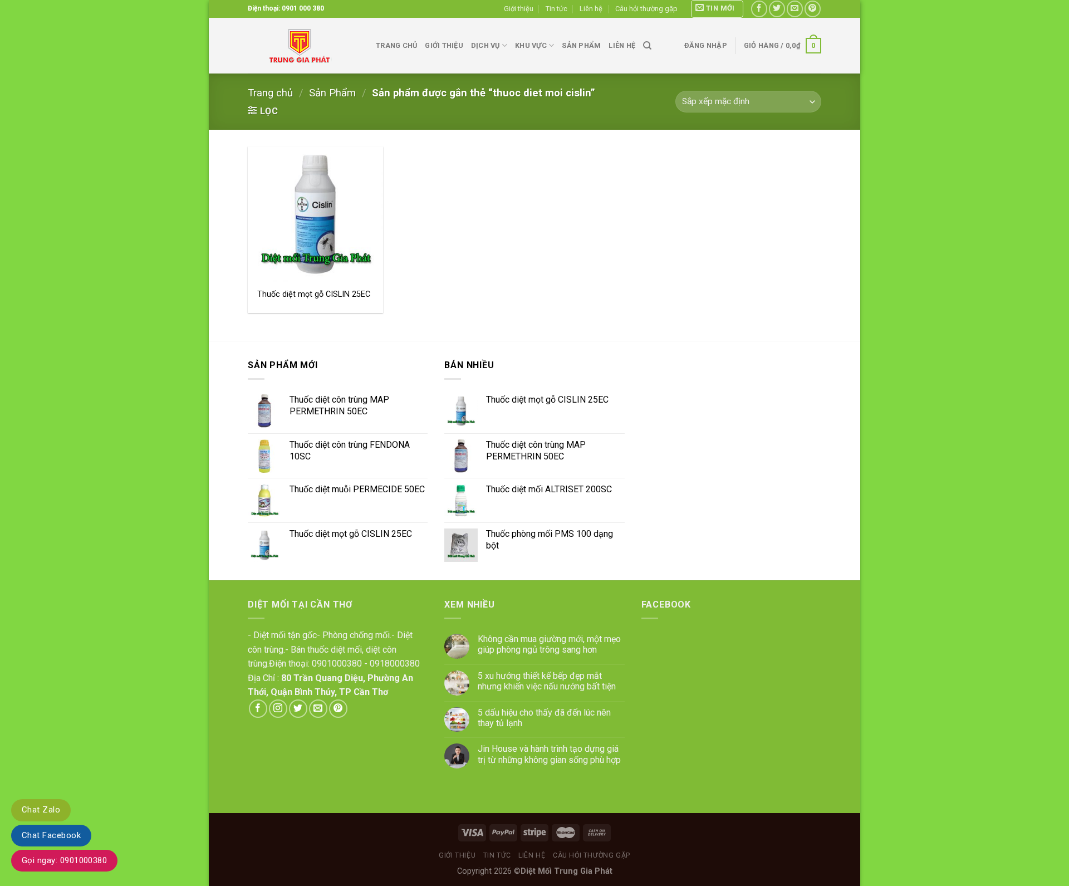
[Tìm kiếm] (647, 45)
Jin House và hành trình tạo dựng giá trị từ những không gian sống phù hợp (549, 754)
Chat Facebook (51, 835)
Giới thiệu (518, 8)
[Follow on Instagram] (278, 708)
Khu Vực (531, 45)
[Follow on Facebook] (759, 9)
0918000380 (395, 663)
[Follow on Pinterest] (813, 9)
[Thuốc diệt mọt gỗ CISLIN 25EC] (315, 214)
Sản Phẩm (332, 93)
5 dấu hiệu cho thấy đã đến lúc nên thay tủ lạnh (544, 717)
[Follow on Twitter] (777, 9)
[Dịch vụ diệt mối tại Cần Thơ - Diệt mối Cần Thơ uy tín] (303, 45)
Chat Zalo (41, 810)
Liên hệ (591, 8)
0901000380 (337, 663)
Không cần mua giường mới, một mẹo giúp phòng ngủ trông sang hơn (549, 644)
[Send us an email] (795, 9)
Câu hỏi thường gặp (646, 8)
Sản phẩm (581, 45)
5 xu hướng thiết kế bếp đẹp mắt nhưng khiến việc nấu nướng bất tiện (547, 681)
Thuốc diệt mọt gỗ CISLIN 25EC (313, 294)
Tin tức (556, 8)
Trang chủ (396, 45)
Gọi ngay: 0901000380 (64, 860)
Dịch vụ (485, 45)
